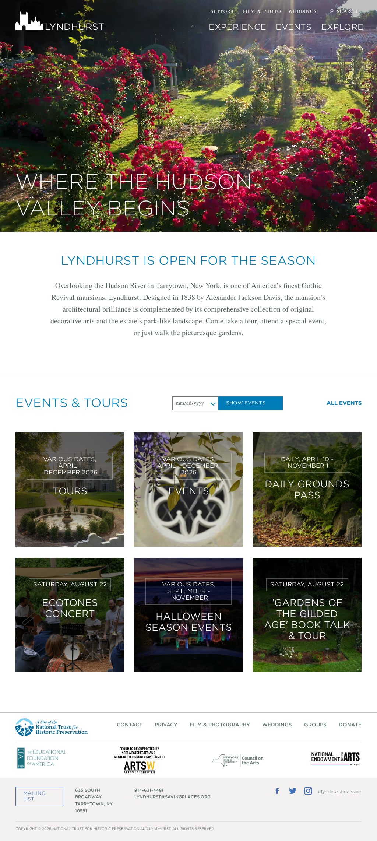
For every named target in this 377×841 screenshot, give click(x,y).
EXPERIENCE (237, 27)
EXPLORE (342, 27)
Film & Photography (220, 725)
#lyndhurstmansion (340, 791)
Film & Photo (262, 11)
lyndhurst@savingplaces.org (172, 796)
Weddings (302, 11)
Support (223, 11)
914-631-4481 (148, 790)
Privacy (166, 725)
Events (293, 27)
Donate (350, 725)
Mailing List (34, 796)
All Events (344, 403)
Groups (315, 725)
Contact (129, 725)
